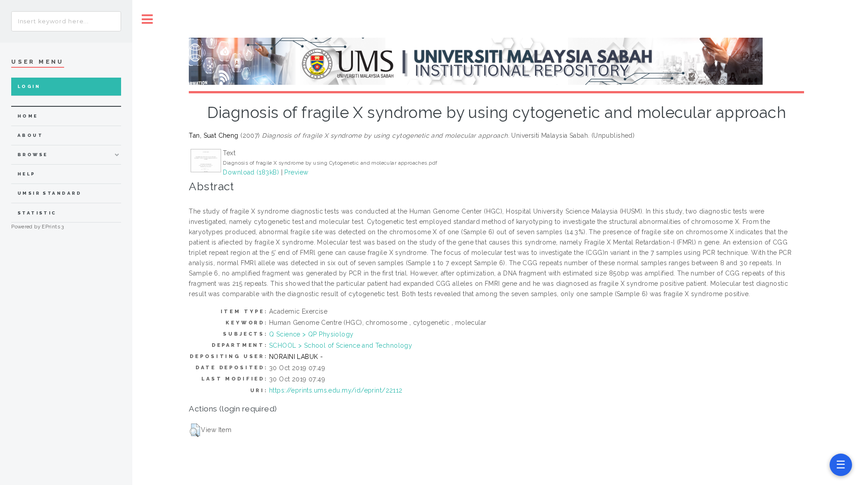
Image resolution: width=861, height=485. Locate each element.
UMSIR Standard (49, 193)
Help (26, 173)
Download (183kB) (251, 172)
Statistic (37, 212)
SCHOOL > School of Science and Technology (340, 345)
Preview (296, 172)
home (27, 116)
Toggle (147, 19)
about (30, 135)
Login (28, 86)
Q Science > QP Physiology (311, 334)
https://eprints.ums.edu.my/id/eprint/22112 (336, 390)
